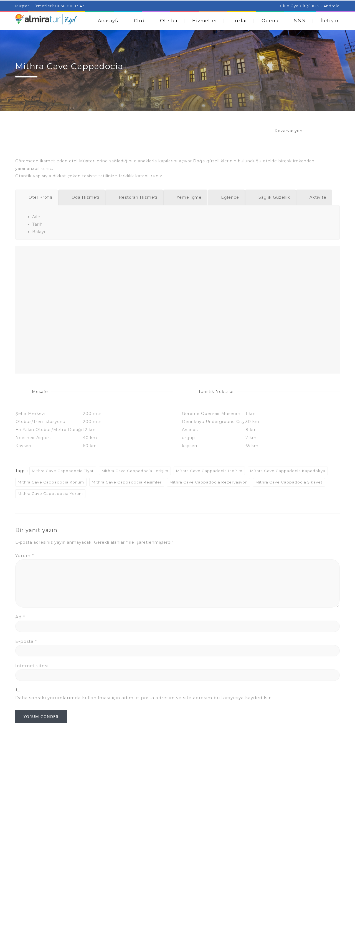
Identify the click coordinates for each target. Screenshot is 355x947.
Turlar (239, 20)
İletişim (330, 20)
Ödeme (271, 20)
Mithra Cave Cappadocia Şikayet (289, 482)
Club (140, 20)
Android (331, 6)
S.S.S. (300, 20)
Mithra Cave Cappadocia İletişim (135, 471)
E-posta (26, 641)
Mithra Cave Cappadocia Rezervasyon (208, 482)
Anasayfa (109, 20)
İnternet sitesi (32, 665)
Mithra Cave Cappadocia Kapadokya (287, 471)
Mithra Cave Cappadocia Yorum (50, 493)
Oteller (169, 20)
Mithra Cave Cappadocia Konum (51, 482)
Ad (20, 616)
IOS (316, 6)
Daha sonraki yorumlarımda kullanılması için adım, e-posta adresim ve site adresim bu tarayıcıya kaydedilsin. (144, 697)
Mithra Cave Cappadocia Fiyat (63, 471)
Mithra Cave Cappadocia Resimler (127, 482)
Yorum (24, 555)
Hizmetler (204, 20)
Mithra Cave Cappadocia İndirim (209, 471)
